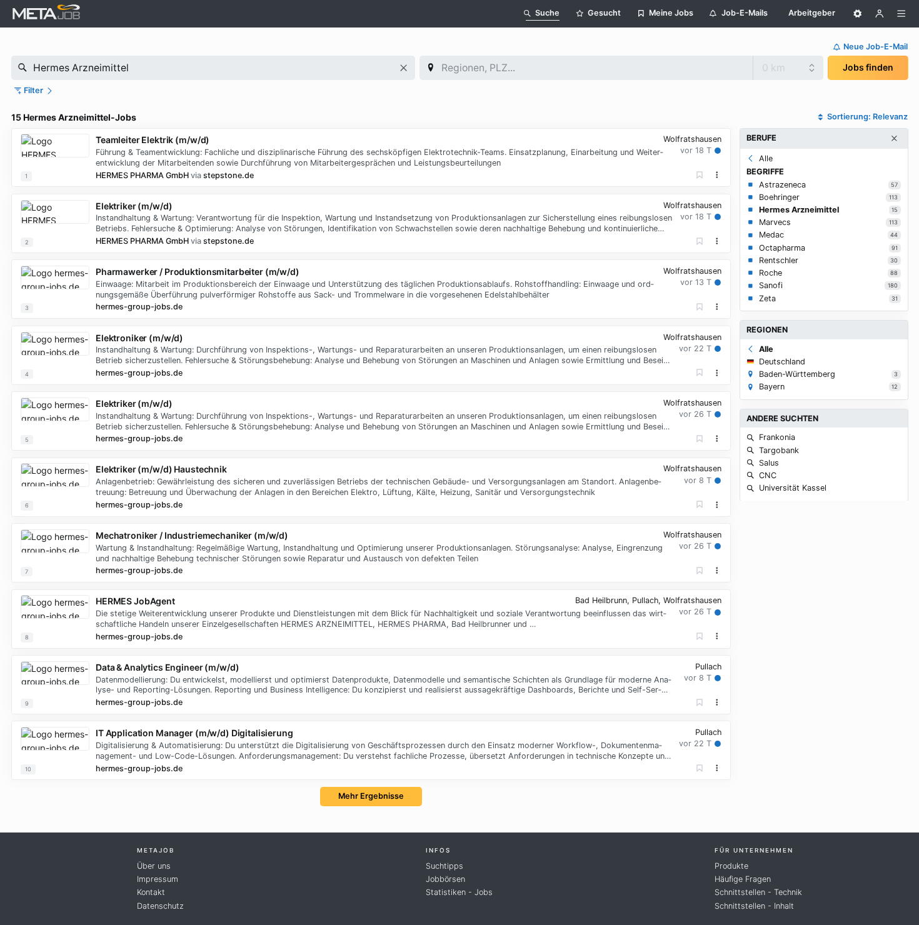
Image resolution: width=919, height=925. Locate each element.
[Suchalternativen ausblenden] (894, 139)
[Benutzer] (880, 14)
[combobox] (213, 68)
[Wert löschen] (403, 68)
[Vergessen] (699, 175)
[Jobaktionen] (717, 175)
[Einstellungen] (858, 14)
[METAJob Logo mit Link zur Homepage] (46, 13)
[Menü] (901, 14)
